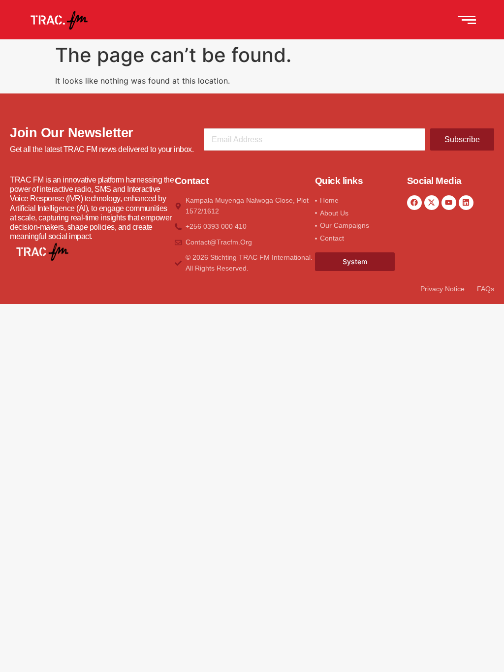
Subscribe (462, 139)
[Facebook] (414, 202)
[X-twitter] (431, 202)
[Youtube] (448, 202)
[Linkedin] (466, 202)
